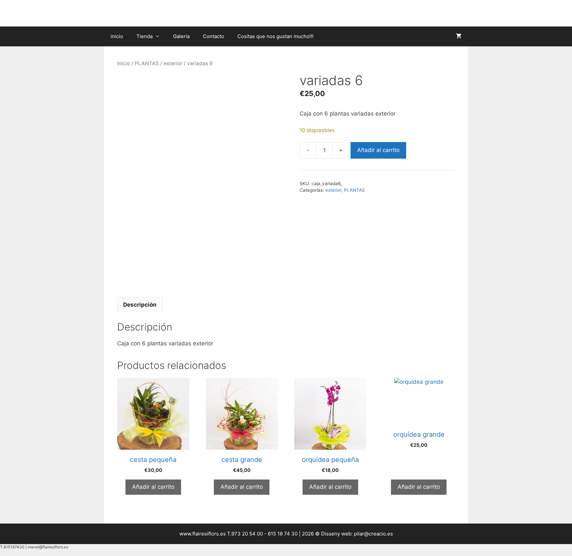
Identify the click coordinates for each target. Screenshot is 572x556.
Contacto (213, 36)
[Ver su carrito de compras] (458, 36)
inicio (117, 36)
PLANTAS (147, 63)
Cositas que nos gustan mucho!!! (275, 36)
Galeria (181, 36)
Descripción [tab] (140, 304)
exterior (173, 63)
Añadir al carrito (378, 150)
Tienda (144, 36)
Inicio (123, 63)
